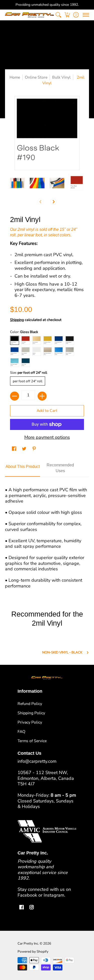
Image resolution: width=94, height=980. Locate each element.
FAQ (21, 731)
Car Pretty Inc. (28, 943)
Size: (28, 372)
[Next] (53, 201)
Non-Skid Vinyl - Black (62, 652)
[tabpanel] (47, 535)
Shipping (17, 319)
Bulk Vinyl (61, 77)
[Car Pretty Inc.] (29, 15)
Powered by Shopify (33, 951)
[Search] (58, 15)
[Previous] (40, 201)
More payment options (47, 437)
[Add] (42, 396)
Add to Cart (47, 410)
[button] (67, 15)
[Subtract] (14, 396)
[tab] (22, 468)
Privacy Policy (30, 722)
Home (15, 77)
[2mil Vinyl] (17, 183)
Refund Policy (30, 703)
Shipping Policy (31, 713)
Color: (24, 332)
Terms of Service (32, 741)
